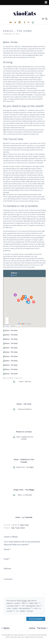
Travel (26, 525)
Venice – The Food (24, 404)
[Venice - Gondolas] (24, 348)
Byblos (7, 628)
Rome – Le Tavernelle (23, 517)
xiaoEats (24, 13)
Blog (21, 525)
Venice (22, 528)
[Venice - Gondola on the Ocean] (24, 339)
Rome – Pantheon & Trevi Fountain (24, 460)
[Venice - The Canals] (24, 42)
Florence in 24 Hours (24, 432)
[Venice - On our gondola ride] (24, 352)
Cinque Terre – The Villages (23, 490)
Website (7, 568)
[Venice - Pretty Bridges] (24, 335)
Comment (8, 579)
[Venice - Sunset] (24, 374)
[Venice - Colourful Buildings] (24, 365)
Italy (13, 528)
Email (7, 559)
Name (7, 549)
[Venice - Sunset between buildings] (24, 369)
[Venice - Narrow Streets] (24, 330)
